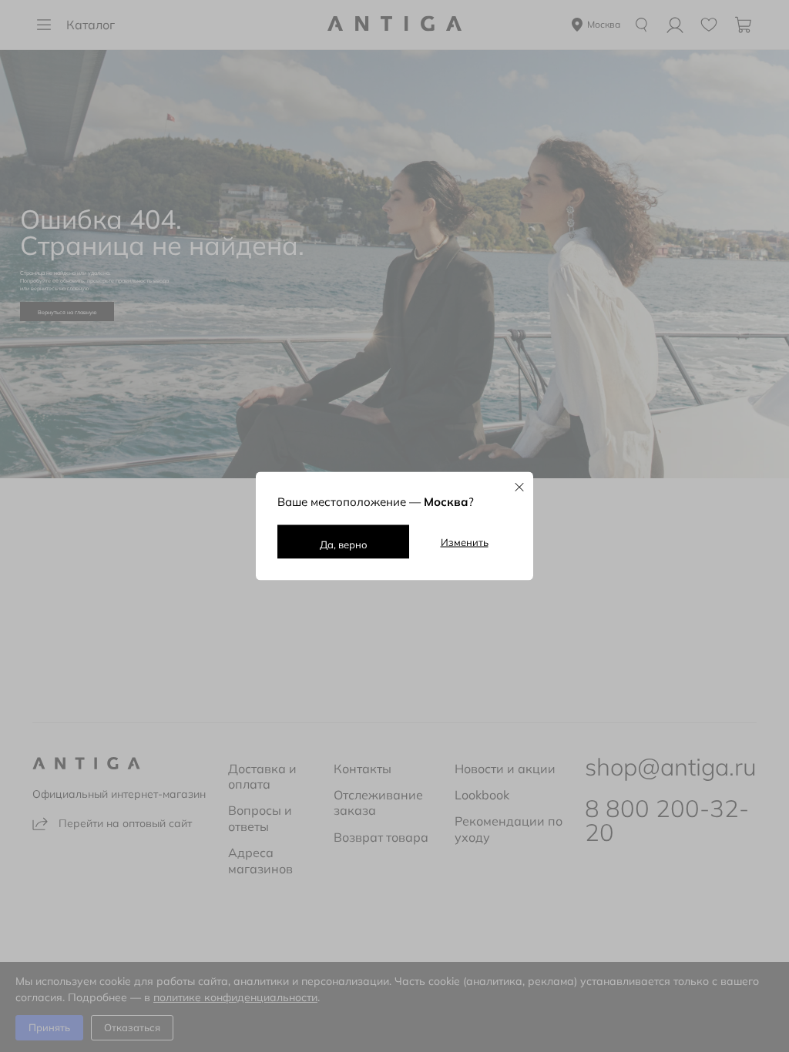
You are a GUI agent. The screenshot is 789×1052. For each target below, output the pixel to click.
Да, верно (344, 544)
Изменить (465, 542)
